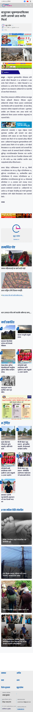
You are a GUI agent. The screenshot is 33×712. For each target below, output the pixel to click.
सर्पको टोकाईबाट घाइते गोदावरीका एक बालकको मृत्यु (14, 540)
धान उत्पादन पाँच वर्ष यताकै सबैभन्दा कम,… (16, 312)
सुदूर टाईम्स (8, 25)
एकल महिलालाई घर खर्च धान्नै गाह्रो (13, 268)
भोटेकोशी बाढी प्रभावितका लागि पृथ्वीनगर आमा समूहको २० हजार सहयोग (24, 368)
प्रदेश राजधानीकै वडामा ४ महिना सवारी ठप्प (16, 609)
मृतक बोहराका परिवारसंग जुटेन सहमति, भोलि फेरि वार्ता (6, 445)
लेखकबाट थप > (16, 239)
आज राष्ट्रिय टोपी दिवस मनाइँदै (11, 290)
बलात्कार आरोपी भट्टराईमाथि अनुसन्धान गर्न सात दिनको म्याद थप (7, 498)
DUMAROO (20, 709)
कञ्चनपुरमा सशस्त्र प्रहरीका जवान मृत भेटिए (6, 390)
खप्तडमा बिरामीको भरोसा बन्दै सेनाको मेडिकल (6, 343)
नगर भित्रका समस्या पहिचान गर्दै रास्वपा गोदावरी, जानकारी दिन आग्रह (14, 574)
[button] (26, 5)
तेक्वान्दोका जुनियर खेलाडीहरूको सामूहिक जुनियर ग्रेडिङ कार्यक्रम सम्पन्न (8, 368)
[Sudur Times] (7, 5)
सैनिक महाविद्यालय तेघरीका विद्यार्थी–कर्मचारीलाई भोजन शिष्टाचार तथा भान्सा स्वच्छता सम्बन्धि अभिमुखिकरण (15, 641)
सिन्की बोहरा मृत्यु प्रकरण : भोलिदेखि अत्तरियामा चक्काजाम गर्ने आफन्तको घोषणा (24, 472)
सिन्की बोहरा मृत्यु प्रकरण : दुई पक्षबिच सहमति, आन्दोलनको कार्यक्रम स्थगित (24, 445)
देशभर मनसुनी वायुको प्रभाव (24, 336)
